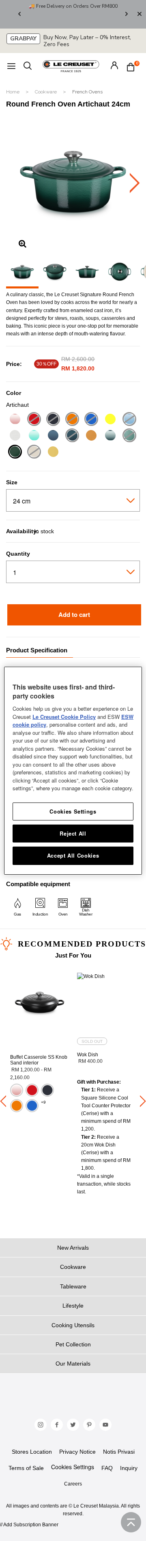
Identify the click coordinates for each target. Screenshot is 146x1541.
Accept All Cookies (73, 855)
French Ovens (87, 92)
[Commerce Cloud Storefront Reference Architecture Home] (71, 66)
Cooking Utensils (73, 1325)
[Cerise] (34, 420)
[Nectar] (91, 436)
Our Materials (73, 1363)
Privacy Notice (77, 1451)
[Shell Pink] (15, 420)
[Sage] (129, 436)
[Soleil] (110, 420)
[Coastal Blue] (129, 420)
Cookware (46, 92)
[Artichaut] (15, 452)
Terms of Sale (26, 1468)
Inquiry (128, 1468)
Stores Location (32, 1451)
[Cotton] (15, 436)
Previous (19, 14)
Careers (73, 1484)
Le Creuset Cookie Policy (64, 717)
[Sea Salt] (110, 436)
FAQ (107, 1468)
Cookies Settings (72, 1466)
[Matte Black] (53, 420)
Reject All (73, 833)
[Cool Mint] (34, 436)
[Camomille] (53, 452)
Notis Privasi (119, 1451)
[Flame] (72, 420)
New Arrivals (73, 1247)
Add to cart (74, 614)
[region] (73, 770)
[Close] (139, 14)
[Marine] (53, 436)
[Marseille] (91, 420)
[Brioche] (34, 452)
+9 (43, 1102)
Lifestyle (73, 1305)
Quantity (18, 554)
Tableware (73, 1286)
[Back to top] (131, 1522)
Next (126, 14)
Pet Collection (73, 1344)
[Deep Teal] (72, 436)
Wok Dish (87, 1055)
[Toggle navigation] (11, 66)
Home (13, 92)
